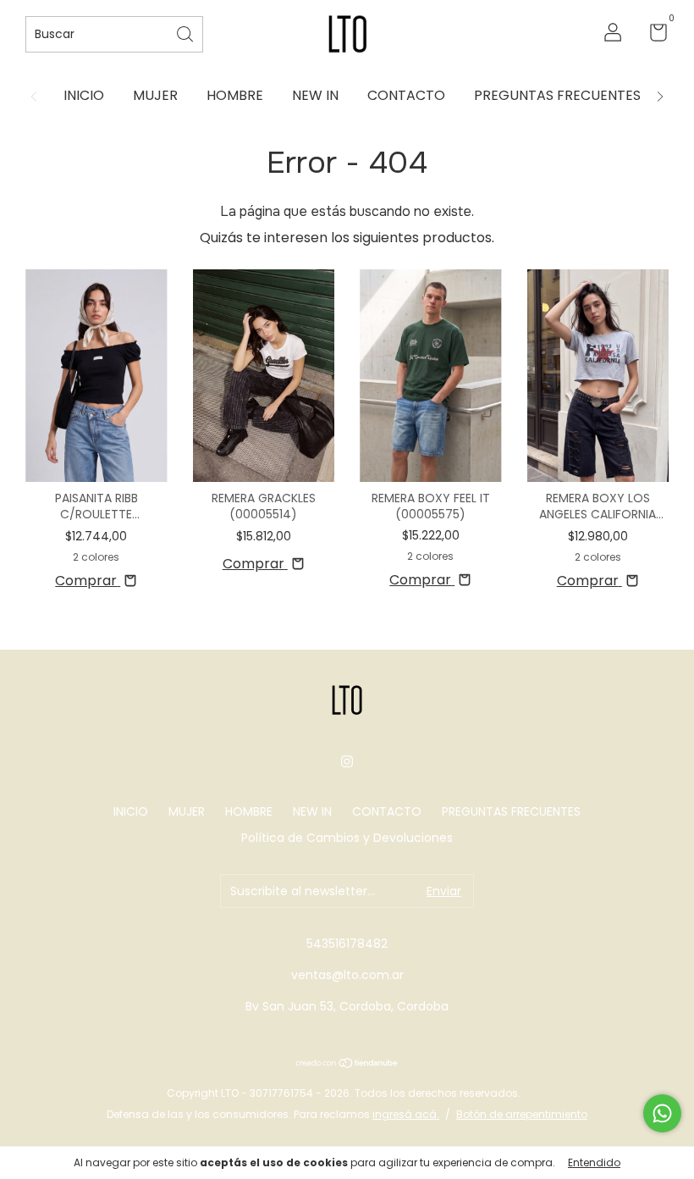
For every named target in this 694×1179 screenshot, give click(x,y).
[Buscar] (186, 33)
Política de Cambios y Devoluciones (347, 837)
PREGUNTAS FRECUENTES (557, 95)
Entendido (594, 1162)
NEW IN (315, 95)
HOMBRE (235, 95)
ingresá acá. (405, 1114)
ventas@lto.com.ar (347, 974)
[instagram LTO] (347, 762)
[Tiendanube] (347, 1064)
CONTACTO (406, 95)
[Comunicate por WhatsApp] (662, 1113)
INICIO (83, 95)
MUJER (155, 95)
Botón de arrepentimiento (521, 1114)
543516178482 (347, 943)
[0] (652, 36)
